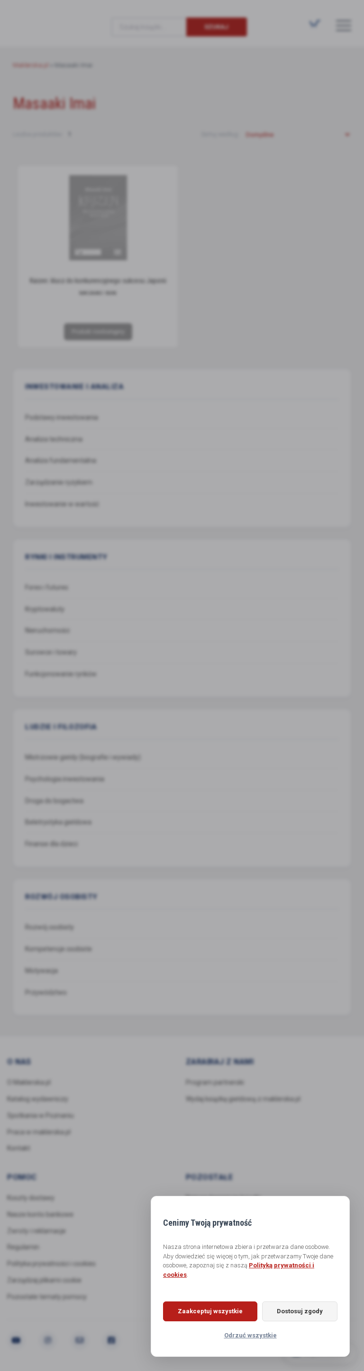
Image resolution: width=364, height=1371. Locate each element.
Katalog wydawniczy (37, 1099)
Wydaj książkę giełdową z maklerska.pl (243, 1099)
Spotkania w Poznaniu (40, 1115)
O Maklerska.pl (29, 1082)
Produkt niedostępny (98, 331)
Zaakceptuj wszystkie (210, 1311)
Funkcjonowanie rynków (61, 674)
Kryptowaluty (44, 609)
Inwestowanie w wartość (62, 504)
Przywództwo (46, 992)
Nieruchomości (47, 630)
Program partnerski (215, 1082)
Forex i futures (46, 587)
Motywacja (41, 970)
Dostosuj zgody (300, 1311)
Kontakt (18, 1148)
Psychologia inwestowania (64, 779)
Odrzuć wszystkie (250, 1335)
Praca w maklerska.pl (39, 1132)
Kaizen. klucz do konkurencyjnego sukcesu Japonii (98, 280)
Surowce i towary (51, 652)
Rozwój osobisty (49, 927)
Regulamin (23, 1247)
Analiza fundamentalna (60, 460)
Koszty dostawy (31, 1198)
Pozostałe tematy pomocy (47, 1296)
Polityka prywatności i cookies (51, 1263)
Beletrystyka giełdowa (58, 822)
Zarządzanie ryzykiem (58, 482)
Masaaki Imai (98, 293)
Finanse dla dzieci (51, 844)
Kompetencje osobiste (58, 949)
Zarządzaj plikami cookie (44, 1280)
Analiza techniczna (53, 439)
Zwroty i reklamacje (36, 1231)
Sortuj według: (221, 134)
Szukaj (216, 26)
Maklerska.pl (47, 19)
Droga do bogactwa (54, 801)
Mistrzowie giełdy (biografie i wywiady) (83, 757)
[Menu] (343, 25)
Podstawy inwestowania (61, 417)
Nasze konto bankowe (40, 1214)
